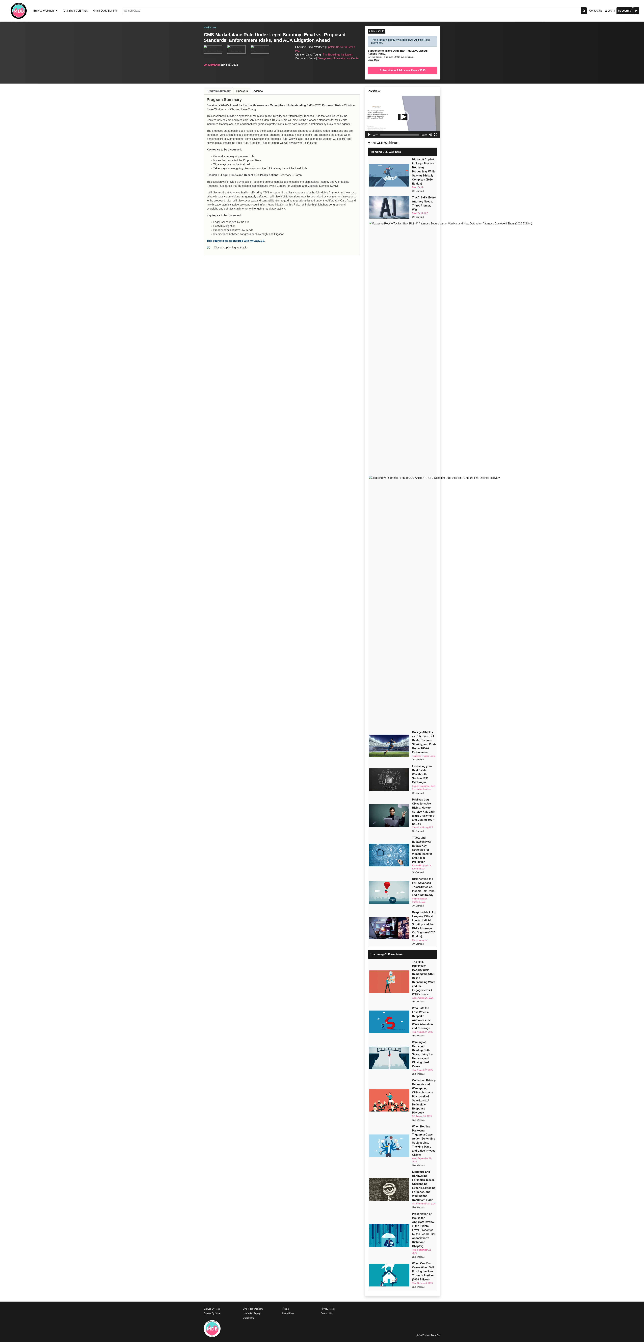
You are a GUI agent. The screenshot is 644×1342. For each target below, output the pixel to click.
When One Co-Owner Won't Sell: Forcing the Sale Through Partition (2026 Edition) (423, 1271)
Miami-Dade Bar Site (105, 10)
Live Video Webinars (253, 1309)
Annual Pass (288, 1313)
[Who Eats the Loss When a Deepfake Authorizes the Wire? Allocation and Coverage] (389, 1022)
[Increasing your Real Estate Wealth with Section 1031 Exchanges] (389, 779)
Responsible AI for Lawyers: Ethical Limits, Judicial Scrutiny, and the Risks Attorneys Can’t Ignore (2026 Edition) (424, 924)
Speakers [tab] (242, 91)
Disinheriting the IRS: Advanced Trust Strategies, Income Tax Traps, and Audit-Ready (423, 887)
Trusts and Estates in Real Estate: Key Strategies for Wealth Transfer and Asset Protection (422, 849)
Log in (611, 10)
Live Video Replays (252, 1313)
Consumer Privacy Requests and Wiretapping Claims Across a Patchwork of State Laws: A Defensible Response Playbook (424, 1096)
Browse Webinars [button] (44, 10)
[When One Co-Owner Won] (389, 1275)
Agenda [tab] (258, 91)
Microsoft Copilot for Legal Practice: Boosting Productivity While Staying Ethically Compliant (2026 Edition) (423, 171)
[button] (402, 117)
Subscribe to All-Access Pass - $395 (402, 70)
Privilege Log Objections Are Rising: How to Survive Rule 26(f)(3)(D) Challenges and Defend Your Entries (423, 811)
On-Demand (248, 1318)
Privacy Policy (328, 1309)
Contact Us (595, 10)
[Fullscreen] (435, 134)
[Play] (369, 134)
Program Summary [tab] (219, 91)
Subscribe (624, 10)
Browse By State (212, 1313)
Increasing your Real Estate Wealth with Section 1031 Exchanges (422, 774)
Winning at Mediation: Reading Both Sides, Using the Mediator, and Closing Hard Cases (422, 1054)
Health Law (210, 27)
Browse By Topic (212, 1309)
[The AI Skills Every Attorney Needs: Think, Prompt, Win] (389, 207)
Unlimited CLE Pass (76, 10)
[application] (402, 117)
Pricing (285, 1309)
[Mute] (430, 134)
